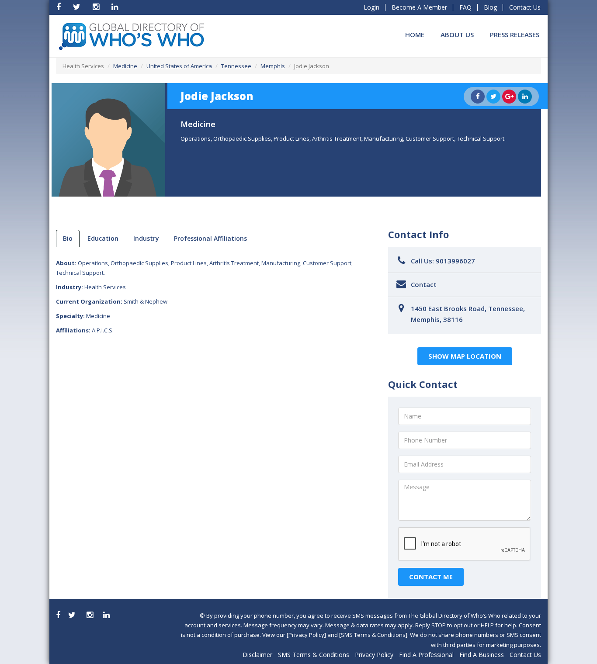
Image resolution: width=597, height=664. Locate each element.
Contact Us (525, 7)
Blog (490, 7)
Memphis (272, 66)
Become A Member (419, 7)
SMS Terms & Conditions (313, 654)
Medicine (125, 66)
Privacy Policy (374, 654)
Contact (424, 284)
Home (414, 34)
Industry (146, 238)
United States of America (179, 66)
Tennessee (236, 66)
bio (68, 238)
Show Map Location (464, 356)
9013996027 (455, 260)
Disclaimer (257, 654)
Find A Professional (426, 654)
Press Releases (514, 34)
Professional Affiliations (210, 238)
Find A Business (481, 654)
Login (371, 7)
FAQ (465, 7)
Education (102, 238)
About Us (457, 34)
